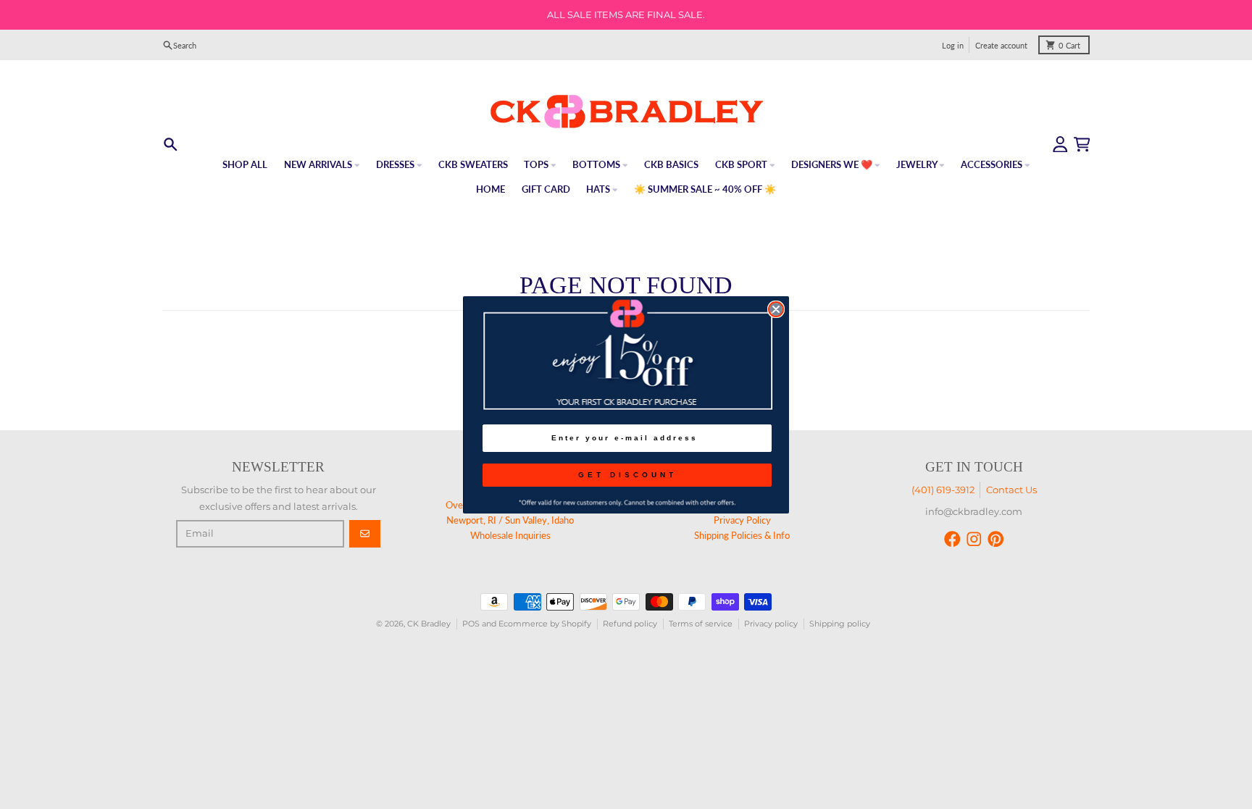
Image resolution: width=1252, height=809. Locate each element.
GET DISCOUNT (627, 475)
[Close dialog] (776, 309)
